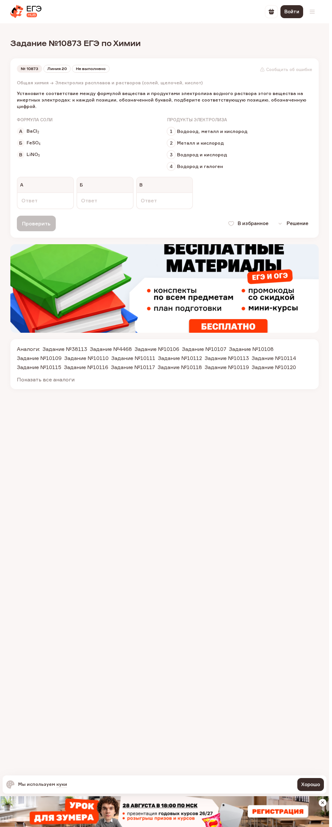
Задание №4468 (111, 349)
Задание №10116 (86, 367)
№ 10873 (29, 68)
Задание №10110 (86, 358)
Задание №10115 (39, 367)
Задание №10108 (251, 349)
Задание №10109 (39, 358)
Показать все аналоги (46, 379)
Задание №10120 (274, 367)
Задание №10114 (274, 358)
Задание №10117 (133, 367)
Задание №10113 (227, 358)
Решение (297, 223)
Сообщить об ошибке (289, 69)
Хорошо (310, 784)
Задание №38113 (64, 349)
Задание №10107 (204, 349)
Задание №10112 (180, 358)
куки (61, 784)
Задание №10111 (133, 358)
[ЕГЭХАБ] (26, 12)
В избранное (253, 223)
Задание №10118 (180, 367)
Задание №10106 (157, 349)
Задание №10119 (227, 367)
